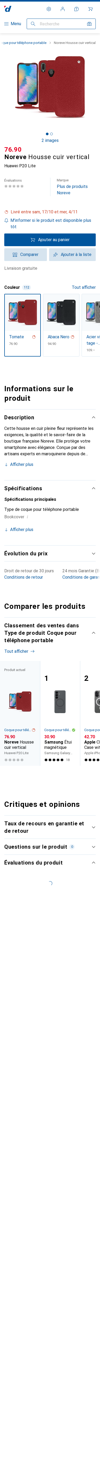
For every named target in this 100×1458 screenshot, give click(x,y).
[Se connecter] (62, 9)
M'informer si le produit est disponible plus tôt (50, 223)
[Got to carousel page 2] (51, 134)
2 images (50, 140)
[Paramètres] (49, 9)
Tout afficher (84, 287)
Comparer (29, 254)
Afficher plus (21, 464)
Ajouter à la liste (76, 254)
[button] (50, 212)
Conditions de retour (23, 577)
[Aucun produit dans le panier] (90, 9)
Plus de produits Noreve (72, 186)
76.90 (13, 149)
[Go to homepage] (7, 9)
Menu (16, 23)
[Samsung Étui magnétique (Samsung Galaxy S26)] (60, 713)
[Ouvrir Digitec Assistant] (76, 9)
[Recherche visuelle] (89, 24)
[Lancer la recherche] (33, 23)
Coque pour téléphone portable (17, 730)
